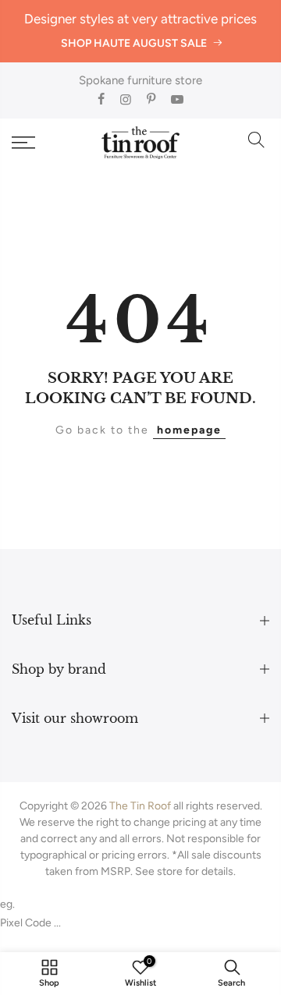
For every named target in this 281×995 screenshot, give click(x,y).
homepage (189, 430)
